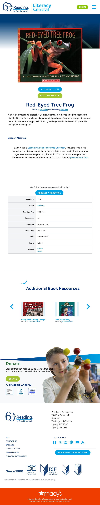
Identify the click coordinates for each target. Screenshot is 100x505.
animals (40, 248)
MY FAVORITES (49, 89)
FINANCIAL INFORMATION (16, 456)
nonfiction (41, 205)
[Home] (17, 3)
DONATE (82, 7)
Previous (11, 306)
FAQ (7, 437)
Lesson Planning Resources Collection (46, 147)
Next (88, 306)
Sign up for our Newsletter (72, 452)
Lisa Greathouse (34, 321)
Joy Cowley (44, 109)
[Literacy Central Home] (42, 3)
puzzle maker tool (79, 157)
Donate (13, 379)
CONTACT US (12, 441)
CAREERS (10, 445)
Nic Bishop (64, 109)
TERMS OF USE (13, 452)
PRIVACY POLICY (13, 448)
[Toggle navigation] (94, 7)
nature (39, 251)
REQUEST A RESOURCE (49, 192)
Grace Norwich (67, 321)
